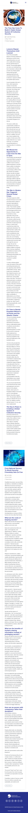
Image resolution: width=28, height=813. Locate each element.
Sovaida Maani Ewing (10, 36)
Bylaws (18, 810)
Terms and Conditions (12, 810)
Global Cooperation (10, 40)
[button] (26, 3)
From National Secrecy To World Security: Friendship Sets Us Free (14, 470)
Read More (8, 442)
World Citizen (9, 479)
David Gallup (9, 475)
